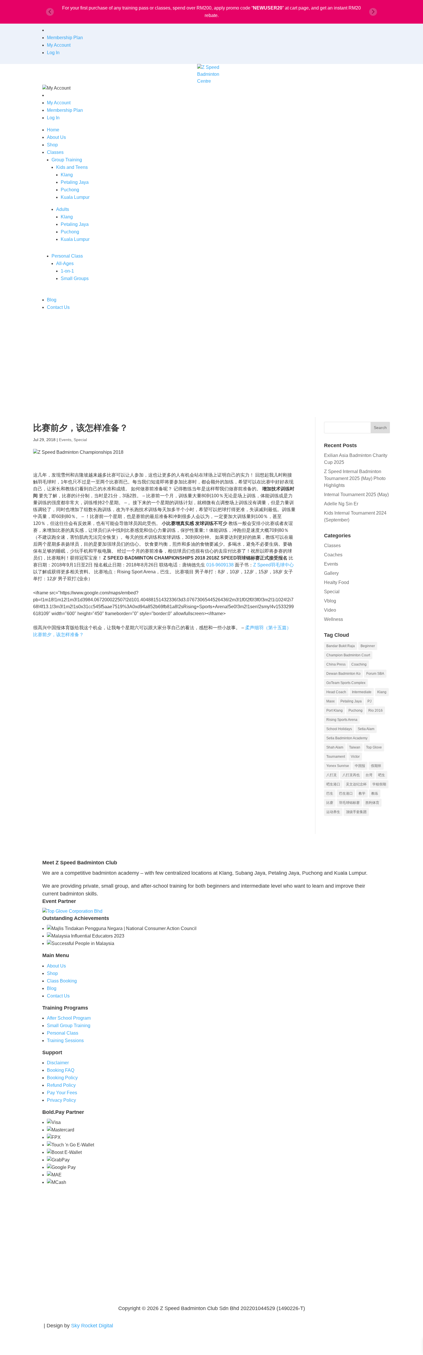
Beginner (368, 646)
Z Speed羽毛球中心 (273, 564)
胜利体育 (372, 803)
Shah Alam (334, 747)
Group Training (67, 159)
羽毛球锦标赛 (349, 803)
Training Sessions (65, 1040)
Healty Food (336, 582)
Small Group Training (68, 1025)
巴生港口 (346, 793)
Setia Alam (366, 729)
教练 (374, 793)
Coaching (359, 664)
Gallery (331, 573)
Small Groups (75, 278)
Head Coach (336, 692)
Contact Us (58, 307)
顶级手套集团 (356, 812)
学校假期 (379, 784)
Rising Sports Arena (341, 720)
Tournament (335, 757)
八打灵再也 (351, 775)
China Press (336, 664)
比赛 (329, 803)
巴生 (329, 793)
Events (65, 439)
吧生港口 (333, 784)
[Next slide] (373, 12)
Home (53, 129)
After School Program (69, 1018)
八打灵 (331, 775)
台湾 (368, 775)
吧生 (381, 775)
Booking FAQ (60, 1070)
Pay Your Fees (62, 1092)
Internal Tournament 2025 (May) (356, 494)
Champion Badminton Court (348, 655)
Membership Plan (65, 37)
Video (330, 610)
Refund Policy (61, 1085)
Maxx (330, 701)
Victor (355, 757)
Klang (67, 174)
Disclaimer (58, 1062)
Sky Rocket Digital (92, 1325)
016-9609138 (220, 564)
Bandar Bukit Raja (340, 646)
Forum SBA (375, 674)
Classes (55, 152)
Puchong (70, 189)
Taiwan (354, 747)
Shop (52, 144)
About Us (56, 137)
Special (80, 439)
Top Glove (374, 747)
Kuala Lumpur (75, 197)
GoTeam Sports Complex (345, 683)
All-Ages (65, 263)
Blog (51, 299)
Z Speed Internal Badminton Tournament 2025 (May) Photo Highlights (355, 478)
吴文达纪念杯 (356, 784)
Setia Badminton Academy (346, 738)
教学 (362, 793)
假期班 (376, 766)
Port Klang (334, 710)
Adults (62, 209)
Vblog (330, 600)
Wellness (333, 619)
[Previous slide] (50, 12)
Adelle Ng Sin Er (341, 503)
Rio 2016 (375, 710)
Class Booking (62, 980)
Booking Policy (62, 1077)
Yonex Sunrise (337, 766)
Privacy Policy (61, 1100)
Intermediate (361, 692)
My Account (58, 45)
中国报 (360, 766)
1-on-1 (67, 271)
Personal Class (67, 256)
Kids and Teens (72, 167)
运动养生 (333, 812)
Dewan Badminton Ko (343, 674)
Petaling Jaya (75, 182)
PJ (369, 701)
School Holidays (339, 729)
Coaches (333, 554)
